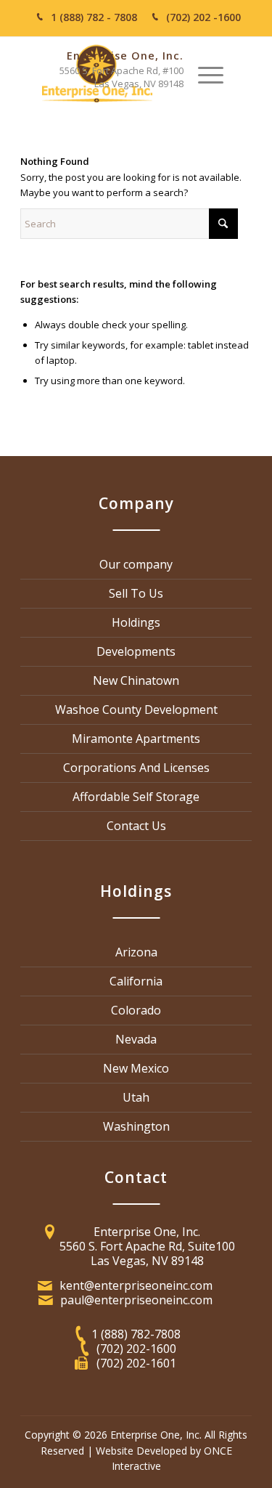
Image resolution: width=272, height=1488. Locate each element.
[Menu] (211, 73)
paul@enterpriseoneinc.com (136, 1300)
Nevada (136, 1039)
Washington (136, 1126)
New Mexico (136, 1068)
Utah (136, 1097)
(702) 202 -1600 (203, 17)
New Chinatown (136, 680)
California (136, 981)
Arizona (136, 952)
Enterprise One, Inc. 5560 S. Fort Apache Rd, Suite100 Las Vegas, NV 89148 (147, 1246)
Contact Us (136, 826)
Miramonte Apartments (136, 739)
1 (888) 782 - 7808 (94, 17)
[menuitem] (211, 73)
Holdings (136, 622)
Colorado (136, 1010)
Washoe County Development (136, 709)
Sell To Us (136, 593)
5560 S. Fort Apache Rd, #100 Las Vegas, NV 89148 (121, 77)
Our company (136, 564)
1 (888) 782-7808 (136, 1334)
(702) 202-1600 (136, 1348)
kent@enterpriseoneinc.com (136, 1285)
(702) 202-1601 (136, 1363)
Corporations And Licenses (136, 768)
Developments (136, 651)
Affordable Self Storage (136, 797)
